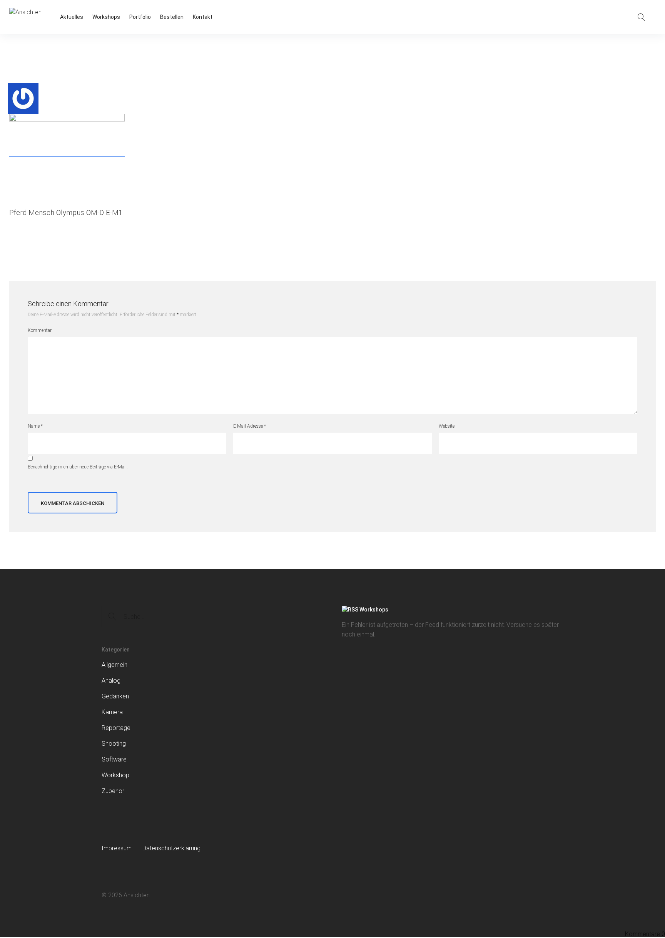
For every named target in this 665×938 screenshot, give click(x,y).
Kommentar (40, 330)
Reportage (116, 727)
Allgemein (114, 664)
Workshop (115, 775)
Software (114, 759)
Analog (111, 680)
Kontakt (202, 17)
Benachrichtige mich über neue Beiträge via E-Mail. (78, 467)
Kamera (112, 712)
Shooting (114, 743)
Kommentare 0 (645, 934)
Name (35, 426)
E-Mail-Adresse (249, 426)
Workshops (106, 17)
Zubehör (113, 791)
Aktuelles (71, 17)
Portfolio (140, 17)
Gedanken (115, 696)
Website (446, 426)
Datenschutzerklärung (171, 848)
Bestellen (172, 17)
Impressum (117, 848)
